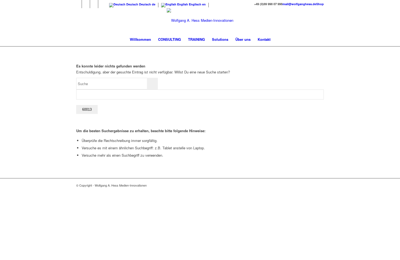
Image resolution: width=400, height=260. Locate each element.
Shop (320, 4)
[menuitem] (140, 39)
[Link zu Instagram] (86, 4)
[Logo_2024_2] (200, 20)
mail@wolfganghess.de (299, 4)
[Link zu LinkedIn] (94, 4)
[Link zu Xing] (102, 4)
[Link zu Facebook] (78, 4)
